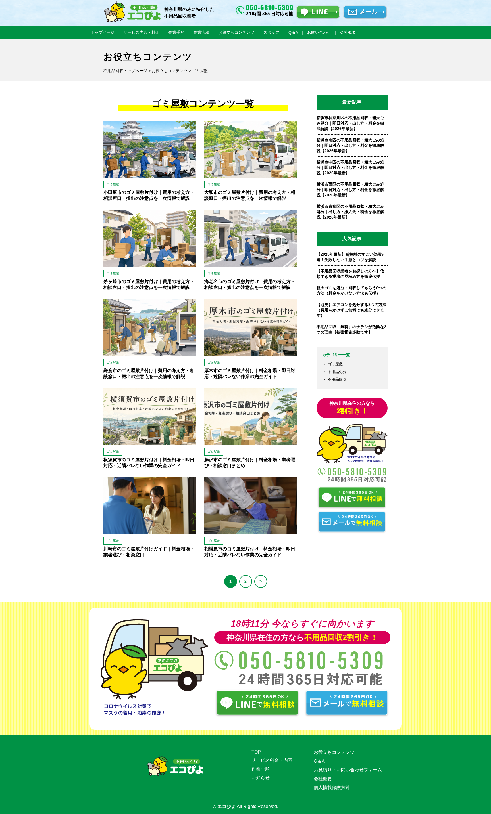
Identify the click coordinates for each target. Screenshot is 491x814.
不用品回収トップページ (125, 70)
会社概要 (348, 32)
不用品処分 (337, 372)
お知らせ (260, 777)
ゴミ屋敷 (335, 364)
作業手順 (176, 32)
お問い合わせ (319, 32)
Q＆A (293, 32)
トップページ (103, 32)
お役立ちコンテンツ (236, 32)
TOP (256, 752)
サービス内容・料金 (141, 32)
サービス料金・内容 (271, 760)
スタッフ (271, 32)
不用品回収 (337, 379)
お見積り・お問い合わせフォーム (348, 769)
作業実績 (201, 32)
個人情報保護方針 (332, 787)
